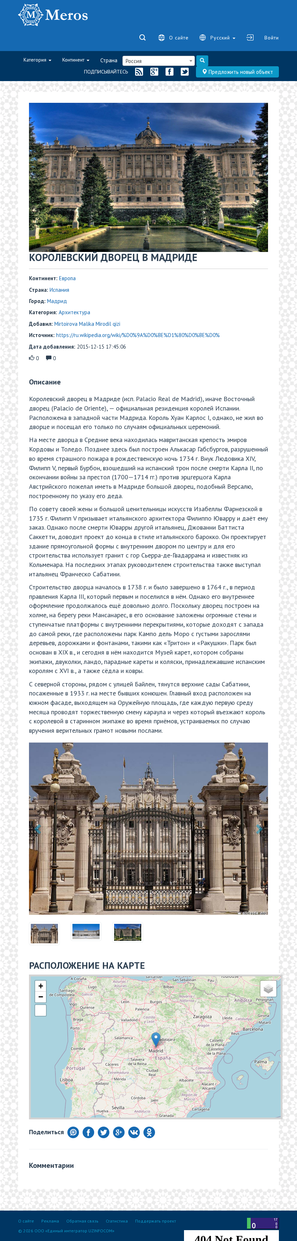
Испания (59, 289)
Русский (221, 37)
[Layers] (268, 951)
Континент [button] (74, 59)
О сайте (179, 37)
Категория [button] (36, 59)
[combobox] (158, 61)
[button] (38, 810)
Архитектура (74, 312)
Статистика (117, 1221)
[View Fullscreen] (40, 972)
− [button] (40, 958)
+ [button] (40, 947)
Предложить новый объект (240, 71)
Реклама (50, 1221)
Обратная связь (82, 1221)
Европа (67, 278)
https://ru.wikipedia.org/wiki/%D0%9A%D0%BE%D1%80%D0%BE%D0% (138, 335)
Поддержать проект (155, 1221)
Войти (271, 37)
